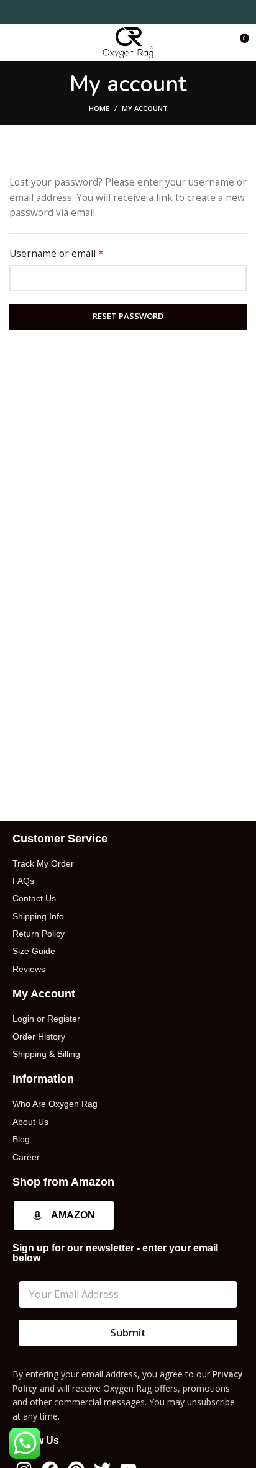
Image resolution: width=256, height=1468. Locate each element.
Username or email (76, 253)
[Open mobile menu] (14, 42)
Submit (128, 1332)
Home (99, 108)
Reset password (128, 316)
